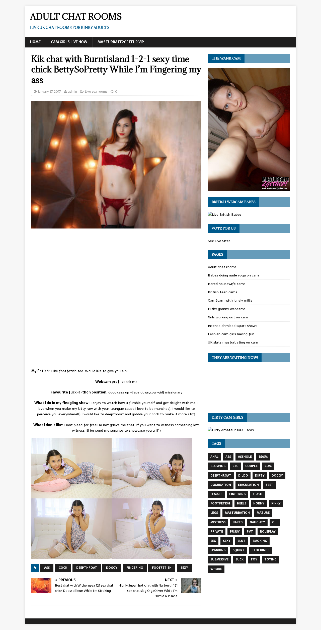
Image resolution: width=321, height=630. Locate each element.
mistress (217, 522)
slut (241, 540)
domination (220, 484)
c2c (235, 466)
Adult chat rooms (222, 267)
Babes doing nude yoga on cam (233, 275)
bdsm (263, 456)
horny (258, 503)
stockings (260, 550)
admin (72, 91)
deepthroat (86, 567)
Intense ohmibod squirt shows (232, 325)
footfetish (162, 567)
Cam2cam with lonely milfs (230, 300)
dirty (260, 475)
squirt (239, 550)
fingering (134, 567)
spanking (218, 550)
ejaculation (248, 484)
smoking (260, 540)
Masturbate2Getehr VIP (121, 42)
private (216, 531)
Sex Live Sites (219, 241)
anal (214, 456)
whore (216, 568)
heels (241, 503)
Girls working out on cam (228, 317)
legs (214, 512)
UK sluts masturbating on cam (233, 342)
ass (47, 567)
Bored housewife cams (227, 284)
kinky (276, 503)
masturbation (237, 512)
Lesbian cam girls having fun (231, 334)
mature (263, 512)
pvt (250, 531)
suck (239, 559)
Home (35, 42)
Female (216, 494)
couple (251, 466)
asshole (245, 456)
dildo (243, 475)
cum (268, 466)
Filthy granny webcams (227, 309)
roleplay (268, 531)
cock (63, 567)
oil (274, 522)
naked (237, 522)
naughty (257, 522)
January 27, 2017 (49, 91)
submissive (219, 559)
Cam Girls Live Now (69, 42)
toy (254, 559)
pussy (235, 531)
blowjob (217, 466)
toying (270, 559)
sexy (184, 567)
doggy (111, 567)
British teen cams (222, 292)
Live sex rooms (96, 91)
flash (257, 494)
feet (269, 484)
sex (213, 540)
